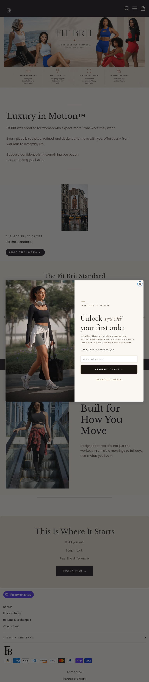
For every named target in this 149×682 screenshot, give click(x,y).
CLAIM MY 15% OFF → (108, 369)
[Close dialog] (140, 283)
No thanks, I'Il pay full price (109, 379)
